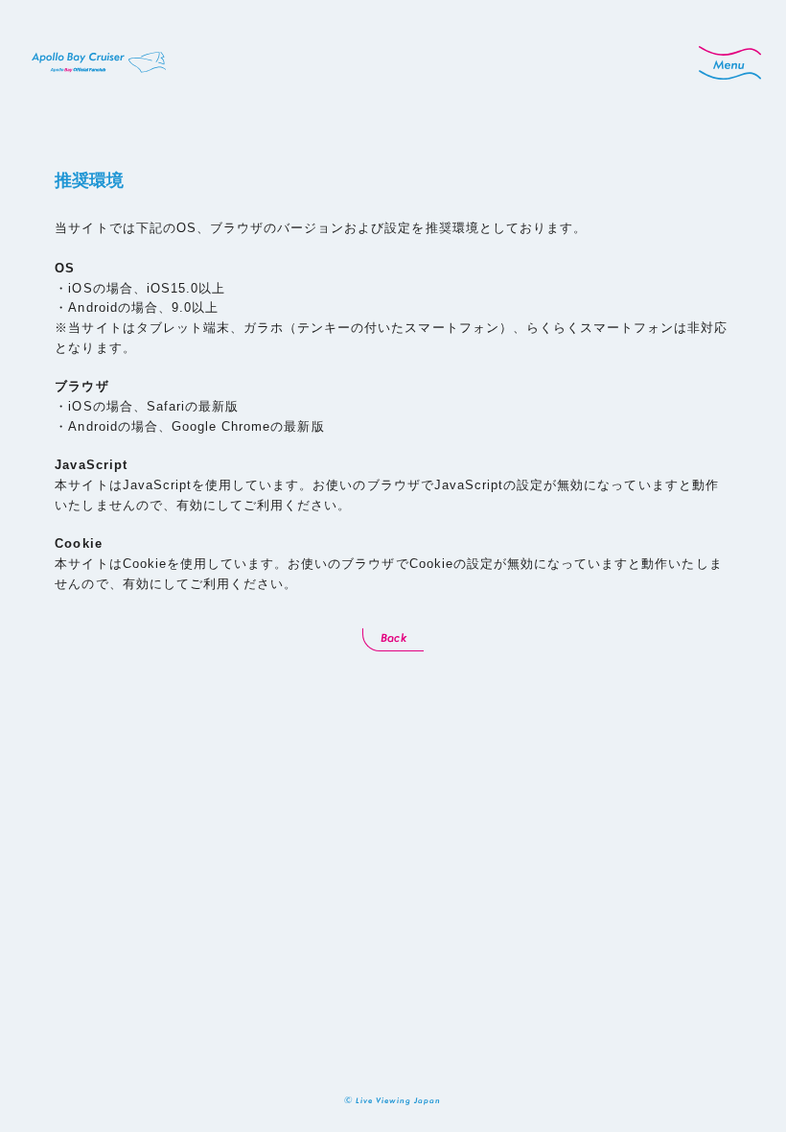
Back (393, 637)
